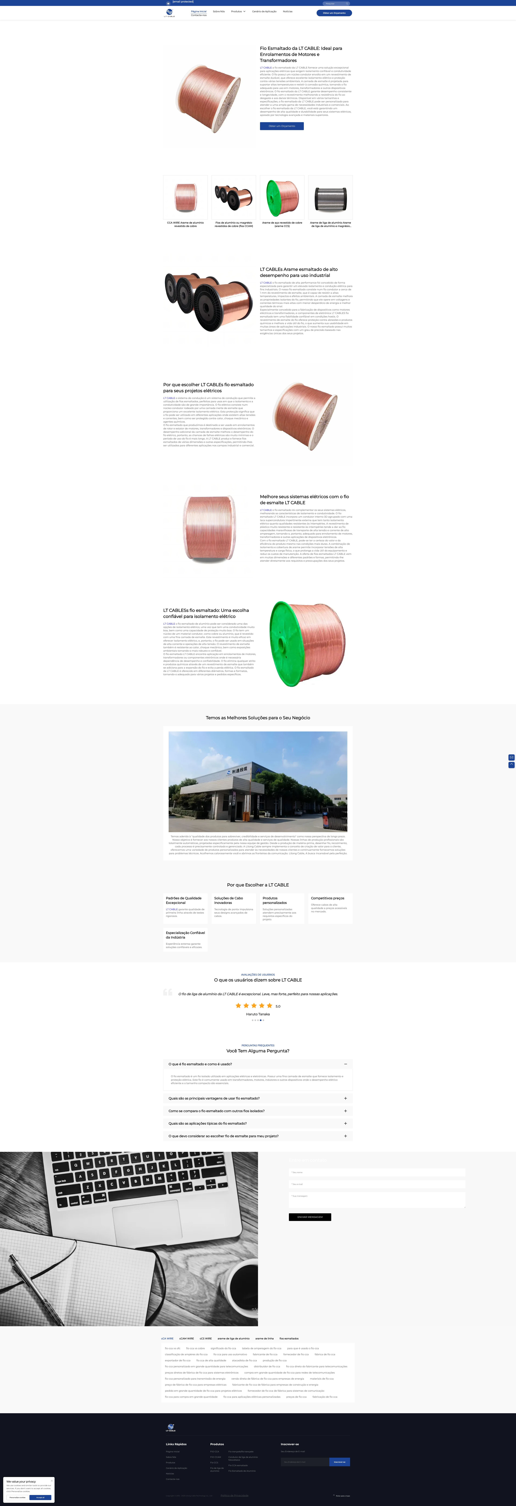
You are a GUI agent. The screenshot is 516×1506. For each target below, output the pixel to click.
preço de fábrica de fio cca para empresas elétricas (195, 1384)
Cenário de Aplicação (264, 11)
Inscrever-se (339, 1462)
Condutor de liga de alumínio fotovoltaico (243, 1458)
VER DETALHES (185, 197)
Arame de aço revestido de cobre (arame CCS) (282, 224)
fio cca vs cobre (195, 1348)
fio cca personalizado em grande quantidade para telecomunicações (206, 1366)
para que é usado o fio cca (303, 1348)
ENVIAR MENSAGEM (310, 1217)
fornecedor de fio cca (296, 1354)
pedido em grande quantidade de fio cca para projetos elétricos (203, 1390)
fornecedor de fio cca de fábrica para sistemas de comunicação (286, 1390)
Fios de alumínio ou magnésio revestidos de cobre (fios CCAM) (234, 224)
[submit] (347, 3)
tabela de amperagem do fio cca (261, 1348)
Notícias (287, 11)
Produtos (236, 11)
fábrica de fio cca (325, 1354)
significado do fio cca (223, 1348)
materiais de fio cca (322, 1378)
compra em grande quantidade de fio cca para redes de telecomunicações (289, 1372)
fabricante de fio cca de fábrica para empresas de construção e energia (275, 1384)
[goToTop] (511, 765)
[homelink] (170, 12)
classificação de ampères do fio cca (186, 1354)
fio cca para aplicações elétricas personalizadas (251, 1396)
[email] (511, 757)
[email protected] (183, 1)
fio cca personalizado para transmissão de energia (195, 1378)
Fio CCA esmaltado (238, 1465)
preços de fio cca (296, 1396)
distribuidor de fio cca (267, 1366)
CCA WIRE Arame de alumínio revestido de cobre (185, 224)
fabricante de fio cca (265, 1354)
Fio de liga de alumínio (217, 1469)
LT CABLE (266, 67)
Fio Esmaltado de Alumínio (242, 1471)
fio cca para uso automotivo (230, 1354)
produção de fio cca (275, 1360)
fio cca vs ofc (172, 1348)
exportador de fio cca (178, 1360)
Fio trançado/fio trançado (240, 1451)
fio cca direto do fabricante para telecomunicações (316, 1366)
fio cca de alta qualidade (211, 1360)
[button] (252, 1020)
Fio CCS (214, 1462)
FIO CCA (214, 1451)
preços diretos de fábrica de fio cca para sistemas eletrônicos (202, 1372)
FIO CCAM (215, 1457)
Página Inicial (199, 11)
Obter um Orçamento (334, 13)
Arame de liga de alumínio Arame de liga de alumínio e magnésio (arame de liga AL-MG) (330, 224)
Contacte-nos (199, 15)
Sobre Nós (219, 11)
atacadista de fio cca (244, 1360)
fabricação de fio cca (325, 1396)
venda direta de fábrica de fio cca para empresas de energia (267, 1378)
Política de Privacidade (234, 1495)
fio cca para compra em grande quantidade (191, 1396)
